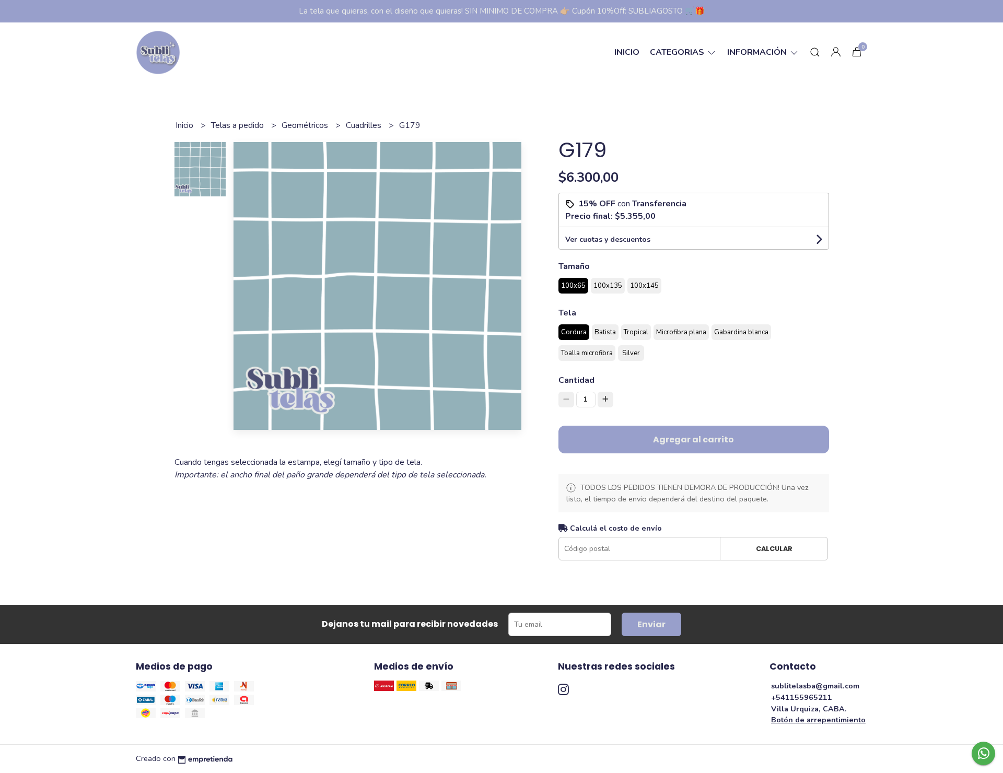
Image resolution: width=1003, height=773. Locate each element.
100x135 (607, 285)
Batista (605, 332)
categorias (678, 52)
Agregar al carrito (693, 440)
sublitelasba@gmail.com (815, 686)
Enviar (651, 624)
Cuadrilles (364, 125)
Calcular (774, 548)
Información (758, 52)
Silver (631, 353)
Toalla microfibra (587, 353)
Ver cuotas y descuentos (607, 239)
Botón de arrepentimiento (818, 720)
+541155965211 (801, 697)
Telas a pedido (238, 125)
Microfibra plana (681, 332)
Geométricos (306, 125)
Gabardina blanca (741, 332)
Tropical (636, 332)
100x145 (644, 285)
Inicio (626, 52)
